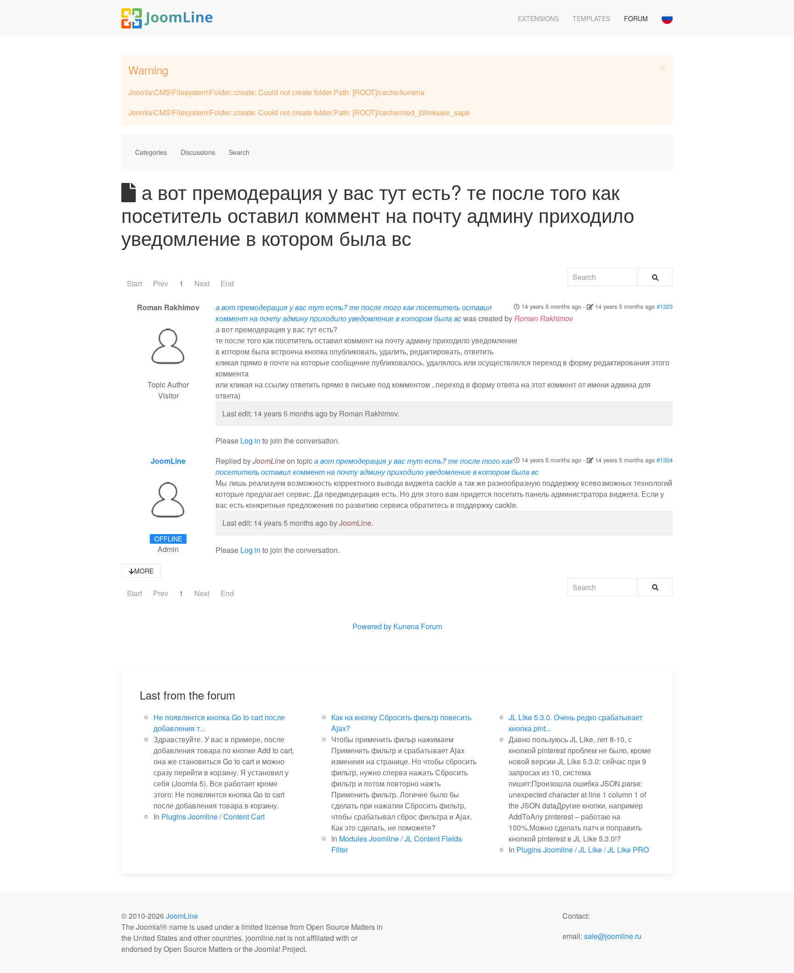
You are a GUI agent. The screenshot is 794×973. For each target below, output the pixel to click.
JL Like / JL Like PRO (613, 849)
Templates (591, 18)
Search (239, 152)
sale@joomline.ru (612, 936)
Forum (636, 18)
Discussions (198, 152)
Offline (168, 538)
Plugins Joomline (189, 816)
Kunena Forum (417, 626)
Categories (151, 152)
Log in (250, 440)
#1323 (665, 306)
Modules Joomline (369, 838)
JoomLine (168, 460)
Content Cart (244, 816)
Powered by (371, 626)
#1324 (665, 459)
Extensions (538, 18)
